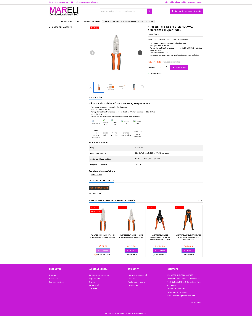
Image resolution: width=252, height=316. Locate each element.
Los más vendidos (56, 282)
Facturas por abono (136, 282)
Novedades (54, 278)
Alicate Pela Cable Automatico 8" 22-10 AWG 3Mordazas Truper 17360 (188, 237)
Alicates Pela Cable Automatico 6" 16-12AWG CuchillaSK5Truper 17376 (160, 237)
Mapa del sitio (94, 278)
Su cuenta (133, 269)
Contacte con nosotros (99, 275)
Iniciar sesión (180, 2)
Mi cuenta (93, 289)
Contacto (172, 269)
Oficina (92, 282)
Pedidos (131, 278)
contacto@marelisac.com (89, 2)
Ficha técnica (96, 174)
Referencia (93, 193)
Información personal (137, 275)
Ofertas (52, 275)
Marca (150, 34)
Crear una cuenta (195, 2)
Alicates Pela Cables (60, 27)
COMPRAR (179, 67)
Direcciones (133, 285)
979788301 (64, 2)
